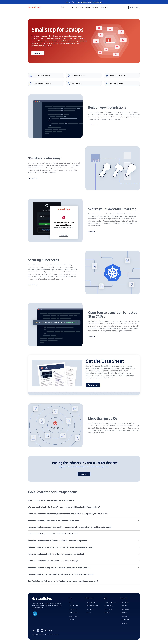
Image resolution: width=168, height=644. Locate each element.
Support (71, 620)
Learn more (91, 125)
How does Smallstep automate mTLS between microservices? (54, 520)
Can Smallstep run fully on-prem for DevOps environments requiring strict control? (63, 581)
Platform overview (92, 606)
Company (95, 7)
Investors (124, 616)
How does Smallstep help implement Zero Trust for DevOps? (53, 561)
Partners (124, 613)
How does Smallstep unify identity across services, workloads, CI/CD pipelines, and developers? (68, 513)
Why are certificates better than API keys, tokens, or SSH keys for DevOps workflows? (64, 507)
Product (71, 7)
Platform (63, 7)
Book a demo (134, 7)
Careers (124, 606)
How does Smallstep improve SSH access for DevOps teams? (53, 534)
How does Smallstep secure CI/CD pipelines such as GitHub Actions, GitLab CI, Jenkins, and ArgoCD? (69, 527)
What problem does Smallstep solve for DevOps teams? (51, 500)
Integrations (90, 609)
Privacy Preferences (110, 602)
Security (106, 613)
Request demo (91, 602)
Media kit (124, 623)
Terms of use (108, 609)
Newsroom (125, 620)
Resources (104, 7)
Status (88, 613)
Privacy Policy (108, 606)
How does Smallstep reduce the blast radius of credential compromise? (58, 540)
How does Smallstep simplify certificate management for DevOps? (56, 554)
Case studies (73, 613)
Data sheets (73, 609)
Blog (70, 602)
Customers (79, 7)
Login (124, 7)
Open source (73, 616)
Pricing (88, 7)
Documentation (74, 606)
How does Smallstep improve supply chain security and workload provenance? (61, 547)
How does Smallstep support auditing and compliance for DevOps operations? (61, 574)
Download (94, 385)
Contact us (125, 602)
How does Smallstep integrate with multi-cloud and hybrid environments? (59, 567)
